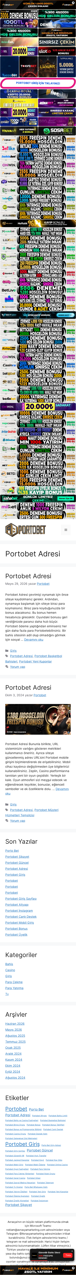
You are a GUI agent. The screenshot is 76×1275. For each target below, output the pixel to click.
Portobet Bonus (16, 928)
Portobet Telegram (45, 1183)
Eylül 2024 (12, 1071)
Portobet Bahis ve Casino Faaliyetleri (21, 1120)
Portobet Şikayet (17, 856)
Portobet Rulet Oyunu (45, 1174)
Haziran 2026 (15, 1023)
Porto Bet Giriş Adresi (51, 1145)
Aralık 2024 (13, 1053)
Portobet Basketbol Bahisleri (53, 1120)
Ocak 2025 (13, 1047)
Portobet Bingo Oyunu (15, 1125)
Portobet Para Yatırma (40, 1169)
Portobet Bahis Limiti (58, 1116)
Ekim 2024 (12, 1065)
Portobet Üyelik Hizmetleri (17, 1201)
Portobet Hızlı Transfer (36, 1156)
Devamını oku (33, 639)
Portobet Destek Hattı (37, 1134)
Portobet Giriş (15, 874)
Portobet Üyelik (16, 934)
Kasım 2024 (13, 1059)
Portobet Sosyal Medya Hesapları (20, 1183)
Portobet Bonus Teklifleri (53, 1125)
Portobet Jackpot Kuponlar (17, 1160)
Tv (7, 994)
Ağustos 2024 (15, 1077)
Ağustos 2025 (15, 1035)
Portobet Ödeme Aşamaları (17, 1196)
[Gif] (38, 223)
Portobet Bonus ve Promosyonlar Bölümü (23, 1129)
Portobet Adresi (28, 576)
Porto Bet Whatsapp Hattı (36, 1187)
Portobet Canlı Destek (21, 916)
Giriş (13, 650)
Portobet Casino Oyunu (15, 1134)
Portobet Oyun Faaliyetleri (17, 1169)
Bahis (9, 964)
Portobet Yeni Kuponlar (35, 661)
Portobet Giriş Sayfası (21, 898)
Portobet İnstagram (19, 910)
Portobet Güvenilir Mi (14, 1156)
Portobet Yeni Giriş (37, 1192)
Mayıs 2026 (13, 1029)
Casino (10, 970)
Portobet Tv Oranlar (14, 1187)
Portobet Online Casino (57, 1165)
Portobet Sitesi (33, 1178)
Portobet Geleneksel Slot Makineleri (21, 1138)
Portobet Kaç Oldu (54, 1160)
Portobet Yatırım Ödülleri (16, 1192)
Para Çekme (14, 982)
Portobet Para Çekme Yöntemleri (19, 1174)
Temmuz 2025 (15, 1041)
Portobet (11, 880)
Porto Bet (12, 850)
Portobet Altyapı (16, 904)
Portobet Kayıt (37, 1160)
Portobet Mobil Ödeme (35, 1165)
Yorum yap (17, 667)
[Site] (38, 140)
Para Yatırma (14, 988)
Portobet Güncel (17, 862)
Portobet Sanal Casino (15, 1178)
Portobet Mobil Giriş (19, 922)
